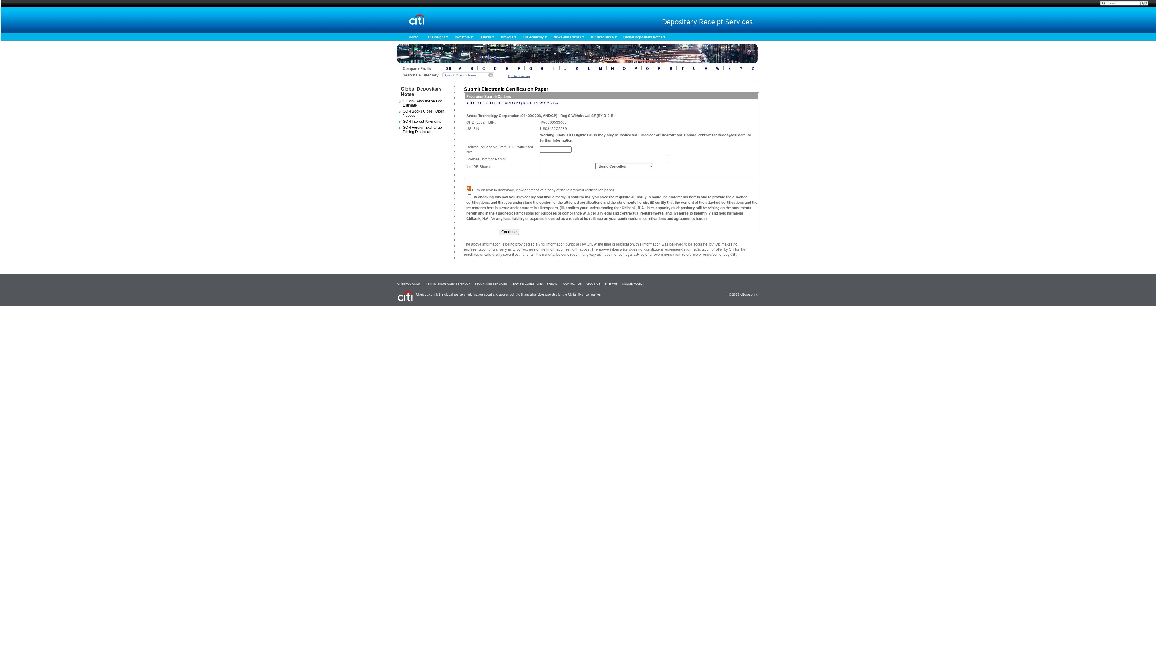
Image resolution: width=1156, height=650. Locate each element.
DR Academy (533, 37)
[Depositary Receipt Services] (694, 20)
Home (413, 37)
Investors (462, 37)
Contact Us (572, 284)
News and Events (567, 37)
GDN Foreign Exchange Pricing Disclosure (422, 129)
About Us (593, 284)
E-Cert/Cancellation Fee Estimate (422, 103)
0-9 (448, 68)
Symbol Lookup (519, 76)
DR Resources (602, 37)
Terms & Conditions (527, 284)
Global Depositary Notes (642, 37)
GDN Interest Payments (422, 121)
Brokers (507, 37)
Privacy (553, 284)
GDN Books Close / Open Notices (423, 113)
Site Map (611, 284)
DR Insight (436, 37)
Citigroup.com (409, 284)
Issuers (485, 37)
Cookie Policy (633, 284)
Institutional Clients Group (448, 284)
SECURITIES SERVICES (491, 284)
